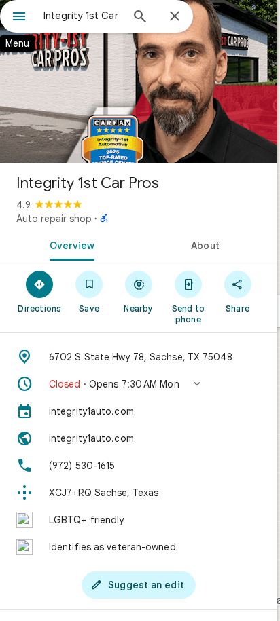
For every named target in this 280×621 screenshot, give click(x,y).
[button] (138, 384)
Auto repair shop (54, 218)
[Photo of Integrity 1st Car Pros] (138, 81)
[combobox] (82, 15)
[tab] (69, 244)
